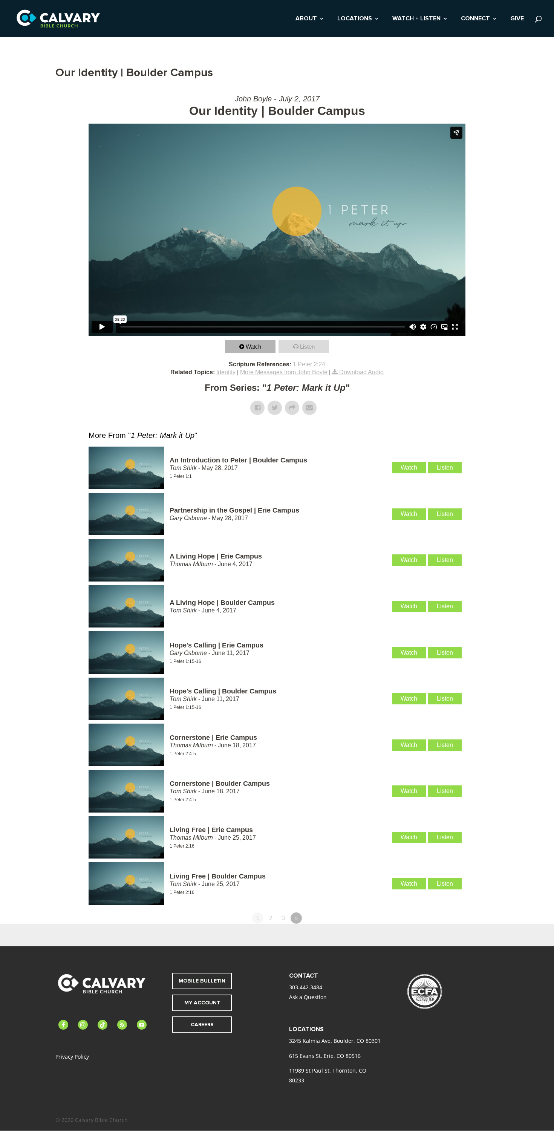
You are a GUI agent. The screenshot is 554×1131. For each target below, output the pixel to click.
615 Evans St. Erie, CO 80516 (325, 1055)
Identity (226, 372)
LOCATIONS (354, 19)
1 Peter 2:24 (309, 364)
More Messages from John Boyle (284, 372)
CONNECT (475, 19)
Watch (253, 346)
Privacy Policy (72, 1056)
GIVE (517, 19)
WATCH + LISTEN (416, 19)
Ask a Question (308, 997)
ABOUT (306, 19)
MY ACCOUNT (202, 1002)
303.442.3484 (305, 987)
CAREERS (202, 1024)
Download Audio (361, 372)
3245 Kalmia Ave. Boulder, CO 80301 (335, 1040)
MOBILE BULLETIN (202, 981)
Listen (307, 346)
